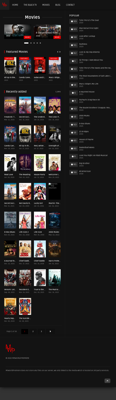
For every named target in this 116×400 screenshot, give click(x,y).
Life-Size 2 (24, 232)
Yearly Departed (11, 318)
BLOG (57, 5)
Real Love (8, 174)
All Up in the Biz (11, 77)
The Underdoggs (41, 117)
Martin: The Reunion (58, 203)
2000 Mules (54, 232)
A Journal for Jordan (13, 261)
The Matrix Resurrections (60, 289)
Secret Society (10, 203)
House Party (39, 174)
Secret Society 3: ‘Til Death (31, 117)
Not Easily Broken (27, 203)
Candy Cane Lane (27, 77)
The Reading (24, 174)
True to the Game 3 (42, 289)
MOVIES (46, 5)
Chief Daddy (39, 261)
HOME (15, 5)
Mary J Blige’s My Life (58, 77)
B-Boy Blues (9, 232)
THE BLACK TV (30, 5)
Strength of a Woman (58, 145)
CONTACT (70, 5)
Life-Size (38, 232)
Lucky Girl (38, 203)
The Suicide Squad (27, 318)
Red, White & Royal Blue (44, 145)
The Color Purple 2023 (58, 117)
